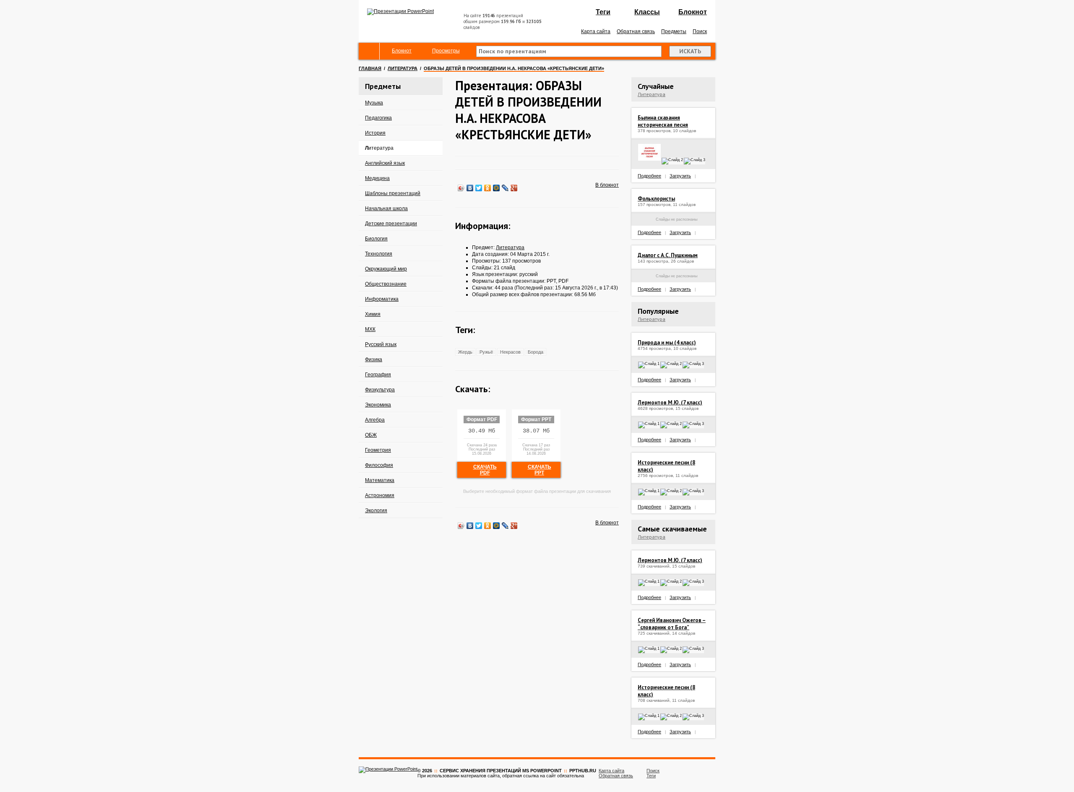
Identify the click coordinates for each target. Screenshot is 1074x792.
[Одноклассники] (487, 187)
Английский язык (385, 163)
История (375, 133)
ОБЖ (371, 435)
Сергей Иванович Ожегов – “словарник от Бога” (672, 624)
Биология (376, 239)
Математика (379, 480)
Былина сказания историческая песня (663, 121)
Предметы (673, 31)
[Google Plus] (514, 187)
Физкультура (380, 390)
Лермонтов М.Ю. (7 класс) (670, 402)
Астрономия (379, 495)
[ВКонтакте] (470, 187)
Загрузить (680, 175)
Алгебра (375, 420)
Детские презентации (391, 224)
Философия (379, 465)
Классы (647, 12)
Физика (373, 359)
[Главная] (369, 51)
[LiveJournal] (505, 187)
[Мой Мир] (496, 187)
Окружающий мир (386, 269)
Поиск (700, 31)
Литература (402, 68)
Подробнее (649, 175)
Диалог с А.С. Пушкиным (668, 255)
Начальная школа (386, 208)
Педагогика (378, 118)
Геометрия (378, 450)
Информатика (382, 299)
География (378, 375)
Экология (376, 510)
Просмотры (446, 51)
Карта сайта (595, 31)
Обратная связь (636, 31)
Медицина (377, 178)
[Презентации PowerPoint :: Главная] (400, 11)
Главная (370, 68)
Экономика (378, 405)
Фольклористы (656, 198)
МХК (370, 329)
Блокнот (692, 12)
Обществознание (386, 284)
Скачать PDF (485, 470)
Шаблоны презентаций (392, 193)
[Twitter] (478, 187)
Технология (378, 254)
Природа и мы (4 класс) (667, 342)
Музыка (374, 103)
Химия (373, 314)
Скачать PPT (539, 470)
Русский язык (380, 344)
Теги (603, 12)
